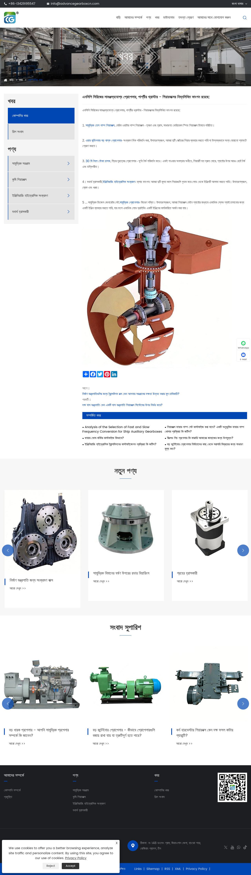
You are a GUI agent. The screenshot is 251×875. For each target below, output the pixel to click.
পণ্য (148, 17)
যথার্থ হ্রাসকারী (20, 211)
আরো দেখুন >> (17, 588)
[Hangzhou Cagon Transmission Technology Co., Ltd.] (11, 17)
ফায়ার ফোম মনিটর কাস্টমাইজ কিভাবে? (104, 438)
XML (178, 868)
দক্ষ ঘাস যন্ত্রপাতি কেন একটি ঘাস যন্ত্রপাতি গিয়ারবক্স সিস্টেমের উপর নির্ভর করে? (122, 405)
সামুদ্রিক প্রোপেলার (129, 202)
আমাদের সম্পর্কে (133, 17)
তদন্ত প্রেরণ (186, 17)
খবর (157, 17)
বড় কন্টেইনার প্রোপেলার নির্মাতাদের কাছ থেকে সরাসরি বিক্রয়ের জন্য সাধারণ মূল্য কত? (204, 446)
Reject (50, 866)
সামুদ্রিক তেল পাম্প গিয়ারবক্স (100, 125)
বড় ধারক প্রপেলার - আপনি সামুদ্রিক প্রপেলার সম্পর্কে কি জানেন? (39, 733)
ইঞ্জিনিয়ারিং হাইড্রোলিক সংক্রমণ (30, 195)
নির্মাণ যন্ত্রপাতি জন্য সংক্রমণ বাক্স (30, 580)
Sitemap (153, 868)
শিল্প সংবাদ (18, 131)
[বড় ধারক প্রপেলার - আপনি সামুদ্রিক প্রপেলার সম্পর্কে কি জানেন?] (42, 685)
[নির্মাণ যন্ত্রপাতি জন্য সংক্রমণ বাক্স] (42, 531)
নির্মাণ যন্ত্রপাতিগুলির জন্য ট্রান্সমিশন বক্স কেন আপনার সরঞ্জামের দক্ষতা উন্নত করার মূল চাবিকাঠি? (130, 394)
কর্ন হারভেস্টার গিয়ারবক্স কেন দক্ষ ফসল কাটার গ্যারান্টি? (204, 733)
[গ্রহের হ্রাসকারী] (209, 528)
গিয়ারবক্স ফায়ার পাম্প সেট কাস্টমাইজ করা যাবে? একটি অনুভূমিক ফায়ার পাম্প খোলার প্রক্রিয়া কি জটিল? (204, 429)
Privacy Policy (196, 868)
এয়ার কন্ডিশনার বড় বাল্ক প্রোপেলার (104, 140)
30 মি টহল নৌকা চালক (98, 161)
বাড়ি (118, 17)
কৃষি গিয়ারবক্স (19, 179)
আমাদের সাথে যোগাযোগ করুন (214, 17)
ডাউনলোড (169, 17)
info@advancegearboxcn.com (75, 3)
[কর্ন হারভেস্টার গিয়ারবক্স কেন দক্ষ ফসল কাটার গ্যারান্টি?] (209, 685)
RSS (167, 868)
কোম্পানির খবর (35, 80)
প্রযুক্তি (8, 797)
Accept (70, 866)
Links (138, 868)
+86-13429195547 (21, 3)
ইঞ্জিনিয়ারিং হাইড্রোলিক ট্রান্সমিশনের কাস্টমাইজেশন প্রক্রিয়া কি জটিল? (120, 444)
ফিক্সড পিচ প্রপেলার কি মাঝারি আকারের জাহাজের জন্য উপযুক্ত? (200, 438)
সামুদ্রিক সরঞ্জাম (21, 163)
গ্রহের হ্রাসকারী (186, 573)
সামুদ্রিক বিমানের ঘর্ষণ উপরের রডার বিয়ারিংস (121, 573)
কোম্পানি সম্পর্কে (12, 790)
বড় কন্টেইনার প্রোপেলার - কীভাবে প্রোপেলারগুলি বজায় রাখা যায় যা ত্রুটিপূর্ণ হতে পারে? (124, 733)
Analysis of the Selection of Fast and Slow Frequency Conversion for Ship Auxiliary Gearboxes (122, 429)
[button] (8, 550)
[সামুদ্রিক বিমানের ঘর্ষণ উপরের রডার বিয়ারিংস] (126, 528)
